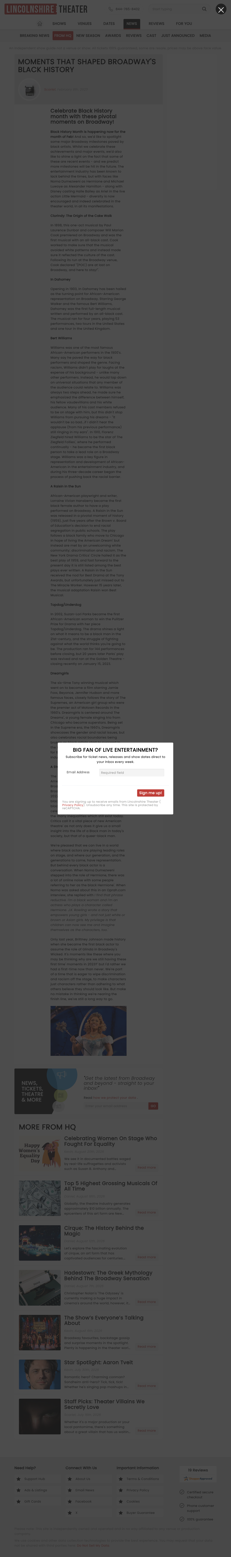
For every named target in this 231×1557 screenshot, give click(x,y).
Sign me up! (150, 792)
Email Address (78, 772)
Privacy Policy (72, 805)
